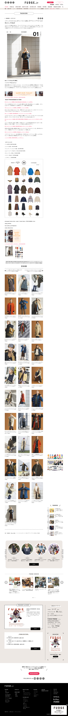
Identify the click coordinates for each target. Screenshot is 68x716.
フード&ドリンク (25, 701)
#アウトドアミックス (31, 261)
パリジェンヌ (51, 612)
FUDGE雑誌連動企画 (51, 622)
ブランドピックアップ (32, 8)
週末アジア (24, 703)
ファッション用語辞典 (40, 8)
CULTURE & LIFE (33, 6)
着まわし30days (57, 622)
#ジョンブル (15, 263)
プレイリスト (25, 704)
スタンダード (47, 8)
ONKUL (58, 609)
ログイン (60, 2)
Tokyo (52, 626)
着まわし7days (52, 8)
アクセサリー (58, 8)
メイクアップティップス (26, 694)
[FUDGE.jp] (31, 2)
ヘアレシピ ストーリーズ (26, 693)
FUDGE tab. (12, 6)
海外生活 (35, 696)
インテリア (59, 624)
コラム (24, 702)
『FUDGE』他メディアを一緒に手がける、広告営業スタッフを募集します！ (21, 641)
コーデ (54, 609)
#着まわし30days (39, 263)
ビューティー (36, 692)
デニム (59, 619)
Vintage (57, 626)
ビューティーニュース (26, 692)
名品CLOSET (9, 8)
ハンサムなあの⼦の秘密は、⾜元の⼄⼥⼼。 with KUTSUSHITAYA (15, 97)
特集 (5, 8)
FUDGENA (39, 6)
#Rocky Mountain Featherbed (22, 261)
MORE (35, 628)
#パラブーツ (33, 263)
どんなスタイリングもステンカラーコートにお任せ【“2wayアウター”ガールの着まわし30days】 (33, 270)
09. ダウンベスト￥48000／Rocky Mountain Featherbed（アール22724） (19, 102)
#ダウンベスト (20, 263)
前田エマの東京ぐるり (26, 707)
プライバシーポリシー (18, 711)
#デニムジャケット (27, 263)
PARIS (16, 694)
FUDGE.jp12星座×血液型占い (54, 621)
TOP (5, 533)
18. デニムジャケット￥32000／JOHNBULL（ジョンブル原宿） (17, 107)
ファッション (36, 691)
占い (49, 614)
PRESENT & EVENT (57, 6)
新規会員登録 (34, 673)
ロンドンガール (52, 624)
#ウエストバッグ (39, 261)
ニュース (14, 8)
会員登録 (50, 2)
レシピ (35, 693)
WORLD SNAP (18, 6)
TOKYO (16, 693)
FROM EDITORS (56, 692)
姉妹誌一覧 (55, 690)
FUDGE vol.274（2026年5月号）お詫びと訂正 (16, 637)
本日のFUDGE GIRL (19, 8)
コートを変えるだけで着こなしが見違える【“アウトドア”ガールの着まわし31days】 (14, 270)
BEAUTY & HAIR (25, 6)
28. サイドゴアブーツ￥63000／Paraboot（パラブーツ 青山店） (17, 132)
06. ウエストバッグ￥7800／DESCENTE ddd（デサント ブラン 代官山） (18, 126)
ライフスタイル (36, 694)
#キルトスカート (9, 263)
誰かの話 (24, 708)
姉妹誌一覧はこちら (55, 658)
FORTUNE (44, 6)
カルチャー (24, 698)
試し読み (55, 656)
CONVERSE (49, 609)
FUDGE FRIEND (26, 8)
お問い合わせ (11, 711)
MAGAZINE (50, 6)
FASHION (6, 6)
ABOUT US (6, 711)
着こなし (59, 612)
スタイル (49, 627)
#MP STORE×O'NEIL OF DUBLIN (11, 261)
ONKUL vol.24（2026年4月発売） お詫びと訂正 (16, 644)
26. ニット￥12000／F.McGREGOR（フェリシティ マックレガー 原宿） (18, 113)
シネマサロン (25, 706)
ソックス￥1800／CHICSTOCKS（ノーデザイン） (14, 137)
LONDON (16, 696)
